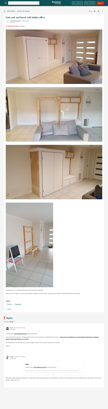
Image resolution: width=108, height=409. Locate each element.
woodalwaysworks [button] (15, 21)
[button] (7, 21)
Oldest (12, 322)
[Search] (10, 3)
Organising (18, 304)
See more (22, 26)
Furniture (9, 304)
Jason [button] (11, 327)
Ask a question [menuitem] (77, 3)
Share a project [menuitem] (89, 3)
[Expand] (54, 375)
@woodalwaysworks (20, 333)
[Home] (4, 11)
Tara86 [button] (12, 356)
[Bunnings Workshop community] (56, 3)
